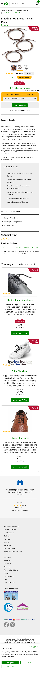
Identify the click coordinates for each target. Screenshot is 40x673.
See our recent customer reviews (20, 508)
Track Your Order (10, 548)
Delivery (7, 536)
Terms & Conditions (11, 570)
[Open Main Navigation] (2, 3)
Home (3, 10)
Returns (6, 542)
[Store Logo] (6, 4)
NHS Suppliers (9, 533)
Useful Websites (9, 582)
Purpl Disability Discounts (13, 551)
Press (6, 573)
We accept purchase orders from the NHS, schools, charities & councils (20, 492)
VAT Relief (7, 545)
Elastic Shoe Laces (22, 10)
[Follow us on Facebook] (7, 627)
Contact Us (7, 564)
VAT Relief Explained (30, 90)
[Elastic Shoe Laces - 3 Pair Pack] (14, 68)
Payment (7, 539)
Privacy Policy (9, 576)
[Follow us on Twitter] (12, 627)
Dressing (11, 10)
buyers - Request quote (20, 110)
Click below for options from (18, 94)
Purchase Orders (10, 530)
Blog (5, 579)
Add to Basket (20, 105)
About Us (7, 561)
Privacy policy (33, 647)
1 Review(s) (19, 73)
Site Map (7, 567)
